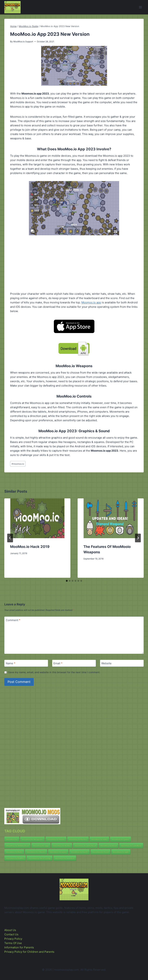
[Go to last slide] (10, 538)
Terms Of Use (13, 943)
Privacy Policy (13, 938)
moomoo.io (18, 463)
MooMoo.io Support (23, 41)
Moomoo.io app (91, 302)
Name (10, 663)
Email (57, 663)
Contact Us (11, 934)
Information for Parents (19, 947)
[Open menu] (140, 7)
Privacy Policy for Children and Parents (29, 951)
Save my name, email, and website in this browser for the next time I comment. (54, 672)
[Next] (138, 538)
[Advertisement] (74, 260)
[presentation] (37, 518)
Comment (13, 620)
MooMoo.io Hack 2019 (29, 546)
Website (106, 663)
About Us (10, 930)
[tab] (67, 581)
